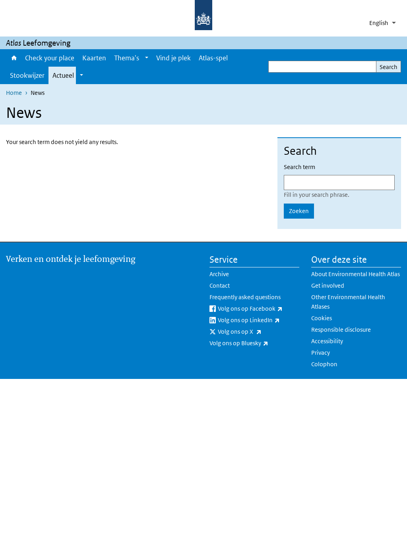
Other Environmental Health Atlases (348, 301)
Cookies (321, 318)
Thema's (126, 58)
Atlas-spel (213, 58)
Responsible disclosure (341, 329)
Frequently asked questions (245, 297)
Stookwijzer (27, 75)
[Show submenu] (146, 58)
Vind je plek (173, 58)
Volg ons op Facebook (258, 308)
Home (13, 58)
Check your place (49, 58)
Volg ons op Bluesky (254, 343)
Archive (219, 274)
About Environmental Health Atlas (355, 274)
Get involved (327, 285)
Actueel (63, 75)
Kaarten (94, 58)
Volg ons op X (258, 331)
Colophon (324, 364)
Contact (219, 285)
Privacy (320, 352)
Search (388, 67)
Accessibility (327, 341)
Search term (299, 167)
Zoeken (299, 211)
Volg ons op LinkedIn (258, 320)
